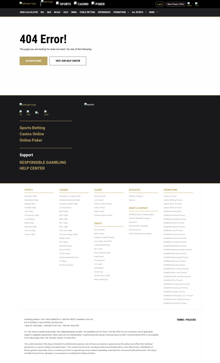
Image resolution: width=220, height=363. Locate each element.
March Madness (101, 279)
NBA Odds (63, 219)
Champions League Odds (70, 196)
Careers (132, 200)
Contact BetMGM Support (139, 218)
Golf (65, 12)
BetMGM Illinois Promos (174, 223)
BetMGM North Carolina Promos (177, 276)
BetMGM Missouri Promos (175, 261)
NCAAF (57, 12)
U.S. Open (98, 264)
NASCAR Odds (31, 226)
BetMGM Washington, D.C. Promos (178, 295)
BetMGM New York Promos (175, 272)
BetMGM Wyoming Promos (175, 303)
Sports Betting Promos (173, 200)
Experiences (104, 12)
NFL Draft (98, 249)
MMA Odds (29, 223)
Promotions (119, 12)
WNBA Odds (64, 238)
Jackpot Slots (100, 196)
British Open (99, 233)
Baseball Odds (31, 196)
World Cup (98, 272)
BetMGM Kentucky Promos (175, 238)
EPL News (63, 242)
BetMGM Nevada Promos (174, 265)
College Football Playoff (104, 237)
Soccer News (65, 249)
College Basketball (102, 245)
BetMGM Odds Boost (173, 211)
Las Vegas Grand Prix (103, 241)
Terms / (181, 319)
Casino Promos (170, 196)
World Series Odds (102, 275)
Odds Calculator (29, 12)
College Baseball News (69, 257)
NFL (42, 12)
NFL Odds (63, 223)
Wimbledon (99, 268)
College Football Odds (68, 204)
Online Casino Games (103, 204)
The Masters (99, 260)
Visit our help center (68, 60)
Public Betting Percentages (140, 233)
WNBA (74, 12)
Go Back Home (33, 60)
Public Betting (87, 12)
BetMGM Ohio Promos (173, 280)
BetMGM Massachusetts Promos (178, 249)
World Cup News (66, 265)
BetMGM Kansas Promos (174, 234)
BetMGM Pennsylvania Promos (177, 284)
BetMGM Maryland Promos (175, 246)
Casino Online (32, 134)
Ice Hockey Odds (32, 215)
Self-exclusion (135, 230)
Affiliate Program (136, 196)
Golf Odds (29, 211)
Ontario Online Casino (103, 215)
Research (133, 222)
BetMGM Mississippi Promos (176, 257)
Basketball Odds (31, 200)
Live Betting (29, 219)
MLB (49, 12)
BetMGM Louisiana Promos (175, 242)
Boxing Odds (30, 204)
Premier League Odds (68, 234)
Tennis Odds (30, 234)
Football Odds (30, 207)
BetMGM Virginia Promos (174, 292)
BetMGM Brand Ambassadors (141, 214)
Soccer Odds (30, 230)
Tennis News (64, 253)
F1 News (63, 261)
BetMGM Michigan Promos (175, 253)
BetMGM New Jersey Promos (176, 269)
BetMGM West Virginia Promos (177, 299)
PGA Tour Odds (65, 230)
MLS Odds (63, 215)
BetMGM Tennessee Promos (176, 288)
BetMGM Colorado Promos (175, 219)
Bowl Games (99, 230)
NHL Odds (63, 226)
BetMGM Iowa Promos (173, 230)
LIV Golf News (65, 207)
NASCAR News (65, 246)
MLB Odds (63, 211)
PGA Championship (102, 252)
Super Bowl (99, 256)
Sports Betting (32, 127)
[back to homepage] (47, 4)
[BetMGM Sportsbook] (30, 4)
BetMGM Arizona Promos (174, 215)
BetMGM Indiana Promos (174, 226)
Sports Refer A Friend (173, 204)
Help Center (32, 168)
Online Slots (99, 211)
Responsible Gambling (43, 162)
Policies (191, 319)
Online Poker (31, 140)
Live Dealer (99, 200)
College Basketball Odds (69, 200)
